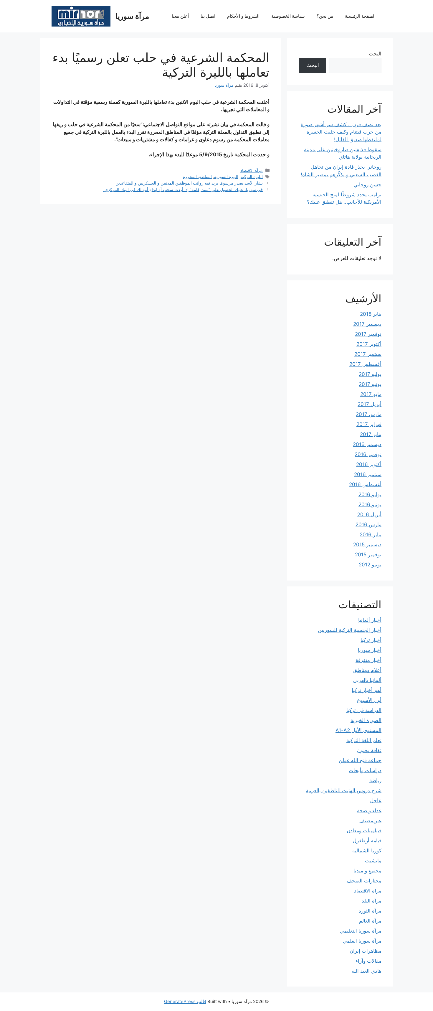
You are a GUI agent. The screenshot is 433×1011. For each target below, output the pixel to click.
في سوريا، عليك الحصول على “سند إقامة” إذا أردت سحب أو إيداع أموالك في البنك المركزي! (183, 189)
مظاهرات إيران (365, 951)
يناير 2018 (370, 314)
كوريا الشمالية (366, 851)
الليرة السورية (226, 176)
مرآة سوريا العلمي (362, 941)
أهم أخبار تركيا (366, 690)
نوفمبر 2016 (368, 454)
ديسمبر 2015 (367, 545)
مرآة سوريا (132, 16)
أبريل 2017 (369, 404)
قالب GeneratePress (185, 1001)
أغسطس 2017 (365, 364)
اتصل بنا (208, 16)
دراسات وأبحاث (365, 770)
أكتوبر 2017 (368, 344)
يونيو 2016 (369, 504)
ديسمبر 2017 (367, 324)
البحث (375, 54)
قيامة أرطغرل (367, 841)
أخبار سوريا (369, 650)
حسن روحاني (367, 185)
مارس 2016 (368, 524)
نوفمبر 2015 (368, 555)
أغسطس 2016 (365, 484)
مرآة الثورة (369, 911)
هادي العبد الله (366, 971)
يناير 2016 (370, 534)
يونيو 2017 (370, 384)
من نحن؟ (325, 16)
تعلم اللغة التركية (363, 740)
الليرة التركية (252, 176)
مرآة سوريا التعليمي (360, 931)
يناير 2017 (370, 434)
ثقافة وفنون (369, 750)
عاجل (375, 800)
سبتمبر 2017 (367, 354)
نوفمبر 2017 (368, 334)
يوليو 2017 (370, 374)
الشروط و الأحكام (243, 16)
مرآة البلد (371, 901)
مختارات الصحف (364, 881)
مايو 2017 (370, 394)
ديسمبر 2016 (367, 444)
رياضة (375, 780)
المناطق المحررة (197, 176)
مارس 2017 (368, 414)
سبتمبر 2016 (367, 474)
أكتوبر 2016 (368, 464)
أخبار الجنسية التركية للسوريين (349, 630)
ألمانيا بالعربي (367, 680)
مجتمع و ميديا (367, 871)
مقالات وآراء (368, 961)
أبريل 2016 (369, 514)
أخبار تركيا (371, 640)
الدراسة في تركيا (363, 710)
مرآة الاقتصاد (251, 170)
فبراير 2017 (368, 424)
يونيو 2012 (370, 565)
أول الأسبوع (369, 700)
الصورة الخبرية (366, 720)
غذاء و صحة (369, 810)
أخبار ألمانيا (369, 620)
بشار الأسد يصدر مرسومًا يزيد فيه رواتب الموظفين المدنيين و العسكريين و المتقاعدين (189, 182)
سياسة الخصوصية (288, 16)
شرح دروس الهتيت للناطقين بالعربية (343, 790)
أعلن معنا (180, 16)
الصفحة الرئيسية (360, 16)
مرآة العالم (370, 921)
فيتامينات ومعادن (364, 831)
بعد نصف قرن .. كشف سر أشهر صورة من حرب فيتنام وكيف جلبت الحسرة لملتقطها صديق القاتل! (341, 131)
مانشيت (373, 861)
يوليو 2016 (369, 494)
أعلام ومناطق (367, 670)
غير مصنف (370, 820)
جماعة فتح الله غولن (360, 760)
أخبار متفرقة (368, 660)
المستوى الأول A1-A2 (358, 730)
